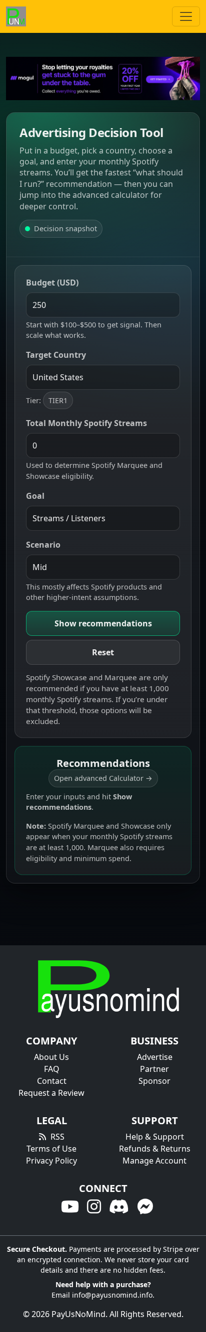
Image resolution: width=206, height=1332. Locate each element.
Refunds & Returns (154, 1148)
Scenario (43, 544)
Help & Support (155, 1136)
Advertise (154, 1056)
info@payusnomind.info (112, 1295)
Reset (103, 652)
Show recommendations (103, 623)
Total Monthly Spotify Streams (86, 423)
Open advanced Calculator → (103, 778)
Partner (154, 1068)
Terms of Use (51, 1148)
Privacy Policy (51, 1160)
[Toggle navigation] (186, 16)
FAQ (52, 1068)
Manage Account (154, 1160)
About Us (51, 1056)
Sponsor (154, 1080)
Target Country (56, 354)
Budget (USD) (52, 282)
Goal (35, 495)
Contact (51, 1080)
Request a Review (51, 1092)
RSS (57, 1136)
